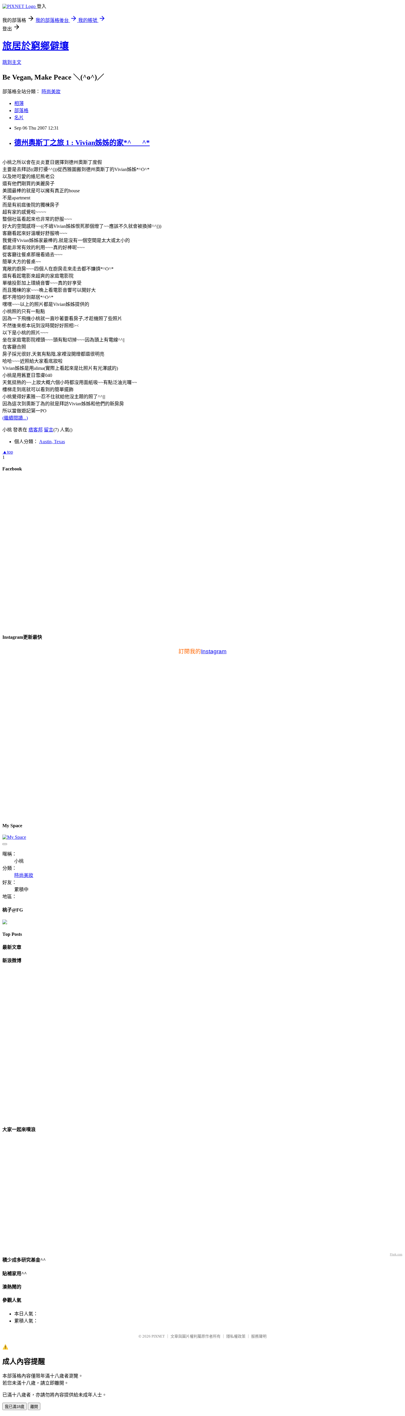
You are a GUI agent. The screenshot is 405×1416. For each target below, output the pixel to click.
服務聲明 (259, 1336)
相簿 (19, 103)
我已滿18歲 (14, 1406)
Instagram (214, 651)
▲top (7, 451)
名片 (19, 117)
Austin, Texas (52, 441)
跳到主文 (11, 62)
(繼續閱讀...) (15, 417)
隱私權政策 (235, 1336)
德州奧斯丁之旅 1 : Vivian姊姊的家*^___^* (82, 142)
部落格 (21, 110)
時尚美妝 (51, 91)
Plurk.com (396, 1254)
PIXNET (158, 1336)
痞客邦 (35, 429)
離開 (34, 1406)
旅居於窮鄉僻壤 (35, 46)
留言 (48, 429)
